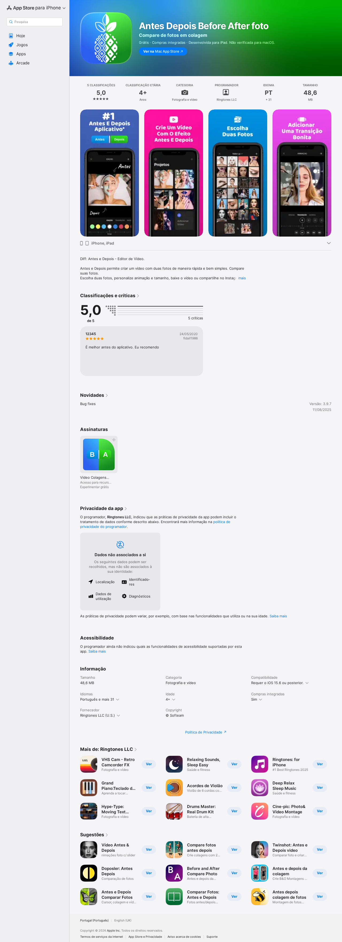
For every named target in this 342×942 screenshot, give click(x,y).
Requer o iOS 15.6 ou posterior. (277, 683)
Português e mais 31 (97, 699)
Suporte (212, 936)
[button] (34, 36)
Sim (254, 699)
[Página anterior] (75, 787)
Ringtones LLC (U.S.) (97, 715)
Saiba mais (278, 616)
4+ (168, 699)
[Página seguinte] (336, 787)
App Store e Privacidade (145, 936)
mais (242, 278)
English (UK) (122, 920)
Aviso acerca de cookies (184, 936)
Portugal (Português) (94, 920)
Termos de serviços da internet (101, 936)
